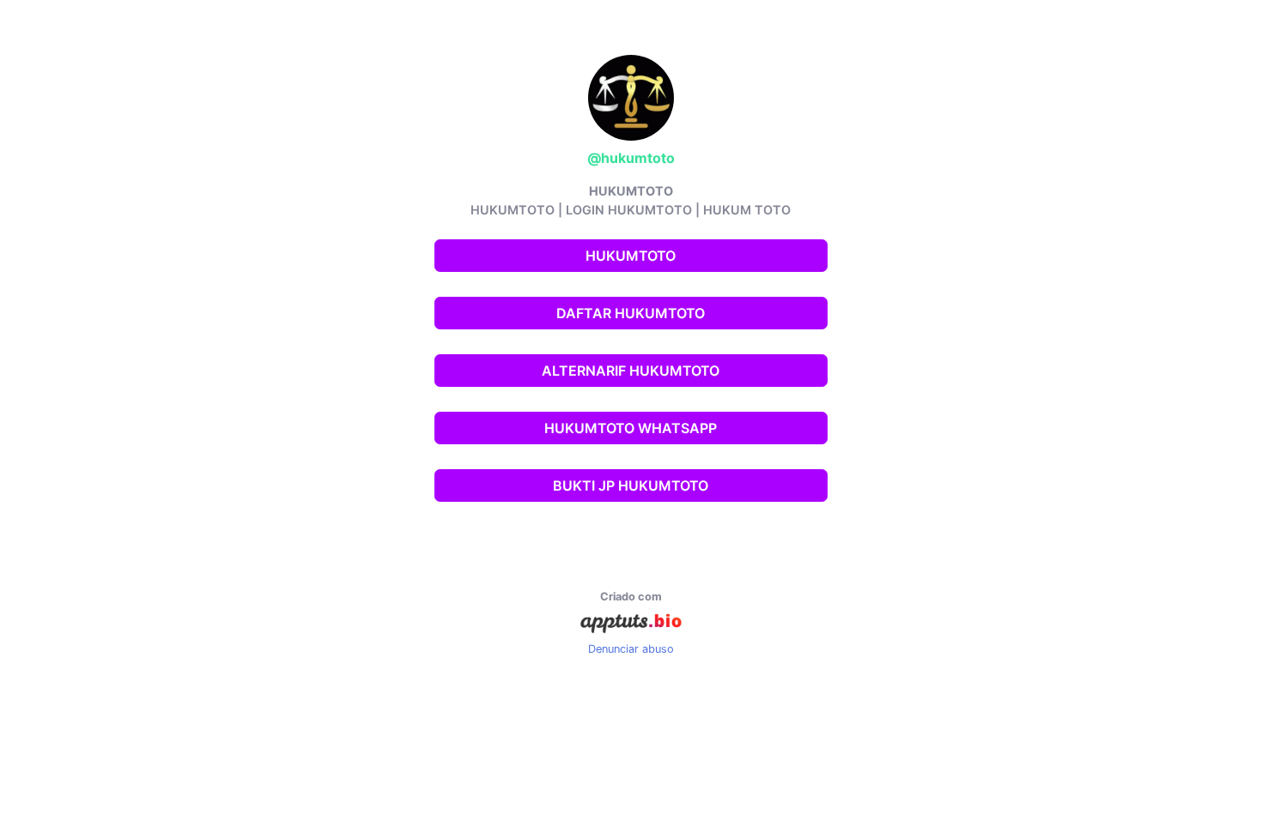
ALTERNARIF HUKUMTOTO (630, 370)
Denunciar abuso (631, 648)
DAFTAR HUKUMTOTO (630, 313)
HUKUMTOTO (630, 255)
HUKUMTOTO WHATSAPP (630, 428)
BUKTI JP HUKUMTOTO (630, 485)
